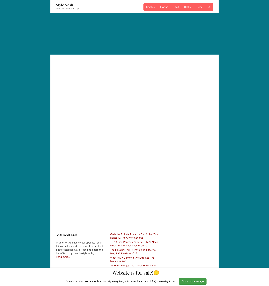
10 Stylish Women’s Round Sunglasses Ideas (74, 153)
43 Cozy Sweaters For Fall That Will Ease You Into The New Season (114, 159)
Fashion (164, 7)
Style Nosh (64, 5)
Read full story (104, 209)
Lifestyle (150, 7)
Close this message (193, 281)
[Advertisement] (134, 33)
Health (187, 7)
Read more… (63, 257)
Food (176, 7)
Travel (199, 7)
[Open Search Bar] (209, 7)
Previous (62, 219)
